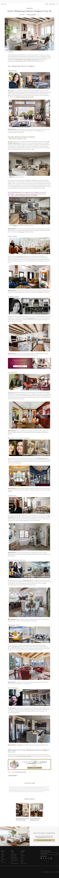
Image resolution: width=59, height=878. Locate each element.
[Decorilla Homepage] (4, 872)
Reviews (2, 856)
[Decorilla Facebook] (43, 858)
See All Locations (23, 863)
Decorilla (10, 141)
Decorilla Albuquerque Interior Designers (21, 136)
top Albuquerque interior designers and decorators (26, 59)
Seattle (22, 861)
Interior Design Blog (14, 854)
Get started (21, 232)
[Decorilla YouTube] (51, 858)
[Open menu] (57, 4)
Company (2, 854)
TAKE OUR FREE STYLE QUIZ (44, 840)
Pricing (46, 4)
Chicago (22, 860)
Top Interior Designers (13, 775)
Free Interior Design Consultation (27, 194)
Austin (22, 857)
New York (22, 852)
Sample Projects (13, 855)
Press (2, 860)
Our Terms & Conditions (45, 871)
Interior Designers (31, 14)
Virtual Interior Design (14, 858)
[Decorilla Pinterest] (46, 858)
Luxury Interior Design (14, 860)
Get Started (52, 4)
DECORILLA (11, 51)
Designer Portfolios (14, 857)
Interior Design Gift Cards (15, 863)
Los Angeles (23, 855)
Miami (22, 854)
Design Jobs (3, 859)
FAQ (11, 861)
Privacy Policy (52, 871)
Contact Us (2, 862)
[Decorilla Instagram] (41, 858)
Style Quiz (12, 852)
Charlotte (22, 858)
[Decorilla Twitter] (48, 858)
